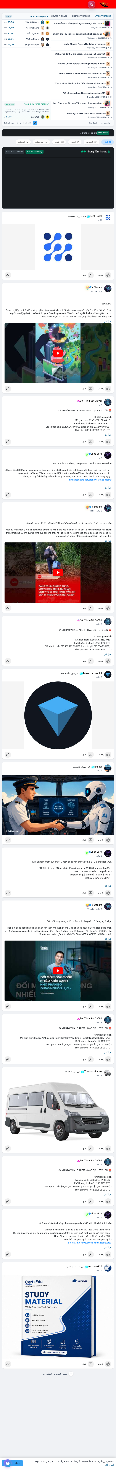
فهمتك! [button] (17, 1463)
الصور (73, 142)
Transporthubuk (93, 1071)
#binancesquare (102, 1242)
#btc (77, 1242)
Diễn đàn (92, 123)
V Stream (97, 287)
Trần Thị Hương (32, 22)
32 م (100, 220)
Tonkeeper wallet (92, 673)
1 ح (100, 291)
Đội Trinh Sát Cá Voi (91, 400)
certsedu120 (95, 1266)
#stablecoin (104, 479)
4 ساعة (99, 1165)
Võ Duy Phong (32, 39)
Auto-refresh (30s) (24, 123)
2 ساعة (99, 511)
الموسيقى (40, 142)
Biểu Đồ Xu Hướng (34, 152)
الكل (106, 142)
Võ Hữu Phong (32, 28)
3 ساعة (99, 909)
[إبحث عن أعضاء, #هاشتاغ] (91, 4)
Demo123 (35, 117)
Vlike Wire (96, 453)
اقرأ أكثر (107, 321)
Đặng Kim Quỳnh (31, 45)
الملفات (21, 142)
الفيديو (58, 142)
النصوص (90, 142)
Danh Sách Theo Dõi (14, 152)
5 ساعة (99, 1217)
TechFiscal (96, 216)
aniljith (98, 766)
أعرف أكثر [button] (109, 1465)
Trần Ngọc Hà (33, 33)
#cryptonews (91, 479)
